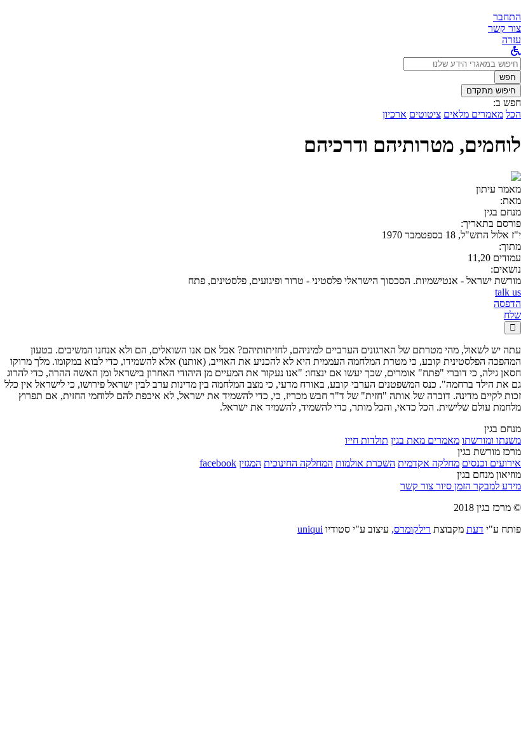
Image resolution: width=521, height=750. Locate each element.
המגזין (250, 463)
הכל (513, 114)
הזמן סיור (452, 486)
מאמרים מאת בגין (425, 440)
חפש (507, 77)
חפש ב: (507, 102)
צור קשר (416, 486)
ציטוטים (425, 114)
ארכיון (394, 114)
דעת (475, 529)
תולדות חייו (366, 440)
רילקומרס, (411, 529)
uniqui (310, 529)
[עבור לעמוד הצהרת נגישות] (516, 51)
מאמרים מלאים (473, 114)
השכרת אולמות (365, 463)
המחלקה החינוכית (298, 463)
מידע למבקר (496, 486)
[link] (504, 28)
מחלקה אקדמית (428, 463)
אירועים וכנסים (491, 463)
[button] (507, 16)
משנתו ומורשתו (491, 440)
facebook (218, 463)
